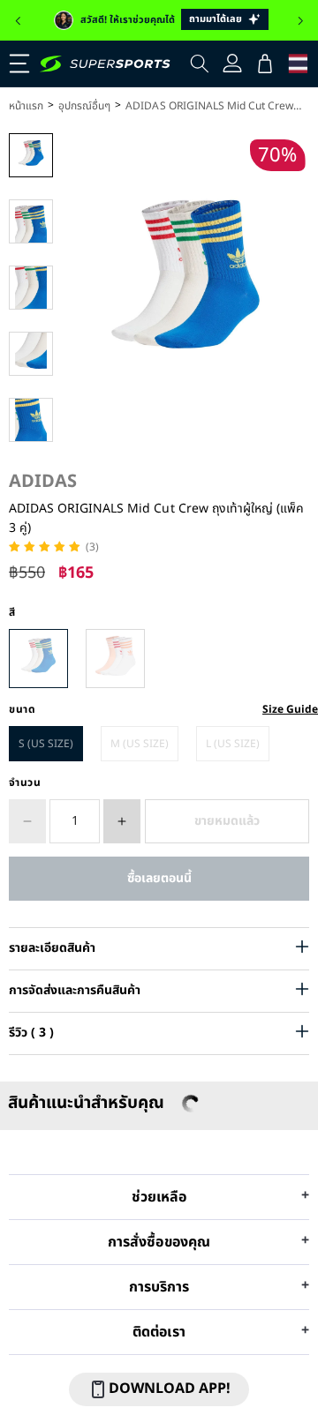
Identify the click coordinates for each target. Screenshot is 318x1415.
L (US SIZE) (233, 744)
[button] (17, 21)
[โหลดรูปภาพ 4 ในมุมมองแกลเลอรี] (31, 354)
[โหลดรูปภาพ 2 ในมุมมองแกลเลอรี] (31, 221)
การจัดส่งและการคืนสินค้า (74, 990)
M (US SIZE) (139, 744)
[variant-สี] (38, 658)
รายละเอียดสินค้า (52, 948)
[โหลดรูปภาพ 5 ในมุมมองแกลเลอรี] (31, 420)
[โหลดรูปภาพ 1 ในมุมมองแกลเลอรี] (31, 155)
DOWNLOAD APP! (170, 1388)
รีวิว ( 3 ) (31, 1032)
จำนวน (25, 782)
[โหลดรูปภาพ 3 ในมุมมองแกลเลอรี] (31, 288)
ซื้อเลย (159, 878)
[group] (159, 20)
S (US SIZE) (46, 744)
